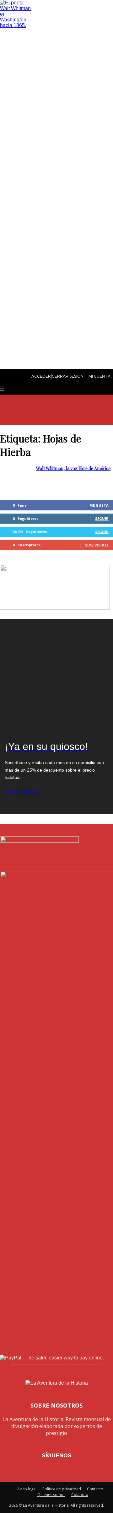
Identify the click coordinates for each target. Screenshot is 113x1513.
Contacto (95, 1489)
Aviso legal (26, 1489)
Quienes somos (51, 1494)
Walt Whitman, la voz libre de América (73, 468)
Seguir (102, 518)
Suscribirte (97, 545)
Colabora (79, 1494)
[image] (56, 675)
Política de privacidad (61, 1489)
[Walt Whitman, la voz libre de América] (15, 25)
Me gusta (99, 505)
